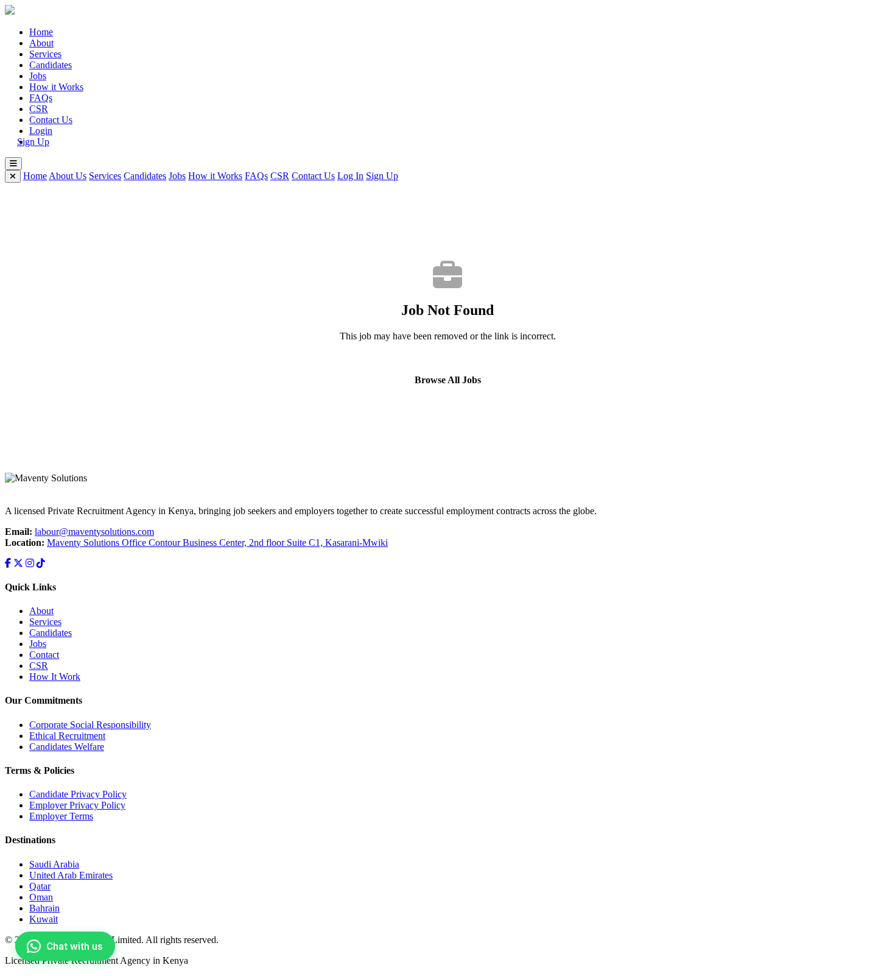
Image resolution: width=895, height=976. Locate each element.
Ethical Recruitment (67, 735)
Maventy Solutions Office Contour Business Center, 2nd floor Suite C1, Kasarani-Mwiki (217, 542)
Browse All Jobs (448, 380)
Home (41, 32)
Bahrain (44, 908)
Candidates (50, 65)
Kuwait (43, 919)
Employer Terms (61, 816)
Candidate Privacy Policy (78, 794)
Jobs (37, 76)
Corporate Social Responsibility (90, 725)
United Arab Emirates (71, 875)
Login (40, 131)
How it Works (56, 87)
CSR (38, 109)
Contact (44, 654)
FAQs (40, 98)
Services (45, 54)
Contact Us (50, 120)
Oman (41, 897)
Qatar (40, 886)
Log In (350, 176)
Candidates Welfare (66, 746)
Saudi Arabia (54, 864)
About (41, 43)
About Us (67, 176)
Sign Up (33, 141)
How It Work (54, 676)
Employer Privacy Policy (77, 805)
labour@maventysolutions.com (94, 531)
